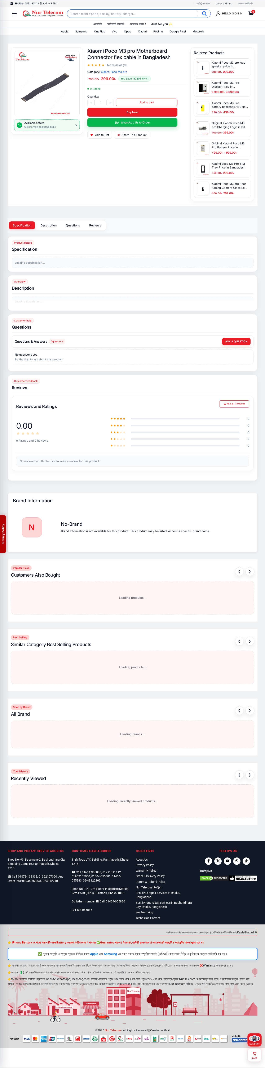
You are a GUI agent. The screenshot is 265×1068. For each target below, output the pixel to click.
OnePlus (99, 31)
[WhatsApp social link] (236, 861)
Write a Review (234, 404)
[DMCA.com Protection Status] (214, 878)
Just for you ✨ (161, 24)
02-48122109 (92, 880)
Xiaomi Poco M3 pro (114, 71)
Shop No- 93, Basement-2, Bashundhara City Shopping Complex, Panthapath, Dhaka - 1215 (36, 864)
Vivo (114, 31)
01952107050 (48, 876)
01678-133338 (27, 876)
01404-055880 (115, 901)
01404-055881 (101, 876)
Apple (65, 31)
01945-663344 (31, 881)
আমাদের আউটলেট (245, 3)
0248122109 (51, 881)
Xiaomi (142, 31)
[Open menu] (14, 13)
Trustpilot (206, 871)
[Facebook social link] (208, 861)
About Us (142, 859)
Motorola (198, 31)
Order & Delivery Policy (150, 876)
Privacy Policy (145, 865)
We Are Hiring (224, 3)
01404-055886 (82, 909)
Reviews (95, 225)
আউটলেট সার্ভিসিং (115, 24)
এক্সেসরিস (97, 24)
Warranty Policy (146, 870)
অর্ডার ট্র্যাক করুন (203, 3)
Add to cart (147, 102)
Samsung (81, 31)
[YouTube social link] (227, 861)
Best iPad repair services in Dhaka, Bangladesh (158, 895)
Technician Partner (148, 918)
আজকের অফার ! (138, 24)
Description (48, 225)
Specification (22, 225)
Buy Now (132, 112)
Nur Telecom (113, 1030)
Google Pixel (178, 31)
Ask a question (236, 341)
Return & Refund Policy (150, 881)
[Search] (204, 13)
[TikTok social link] (246, 861)
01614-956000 (91, 872)
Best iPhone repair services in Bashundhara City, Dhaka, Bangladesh (164, 905)
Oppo (127, 31)
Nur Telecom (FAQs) (149, 887)
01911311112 (111, 872)
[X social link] (218, 861)
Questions (73, 225)
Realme (158, 31)
